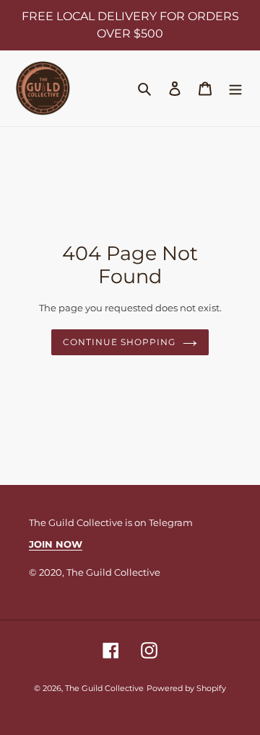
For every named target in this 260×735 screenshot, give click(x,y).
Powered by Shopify (186, 688)
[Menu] (235, 88)
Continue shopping (119, 342)
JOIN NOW (55, 544)
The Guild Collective (104, 688)
